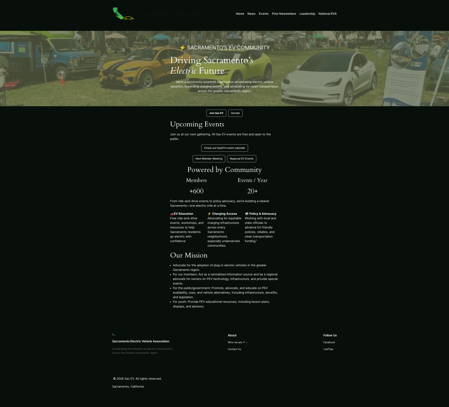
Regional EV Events (241, 158)
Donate (235, 112)
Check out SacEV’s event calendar (224, 147)
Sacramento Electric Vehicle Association (172, 14)
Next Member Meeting (209, 158)
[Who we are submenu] (246, 342)
